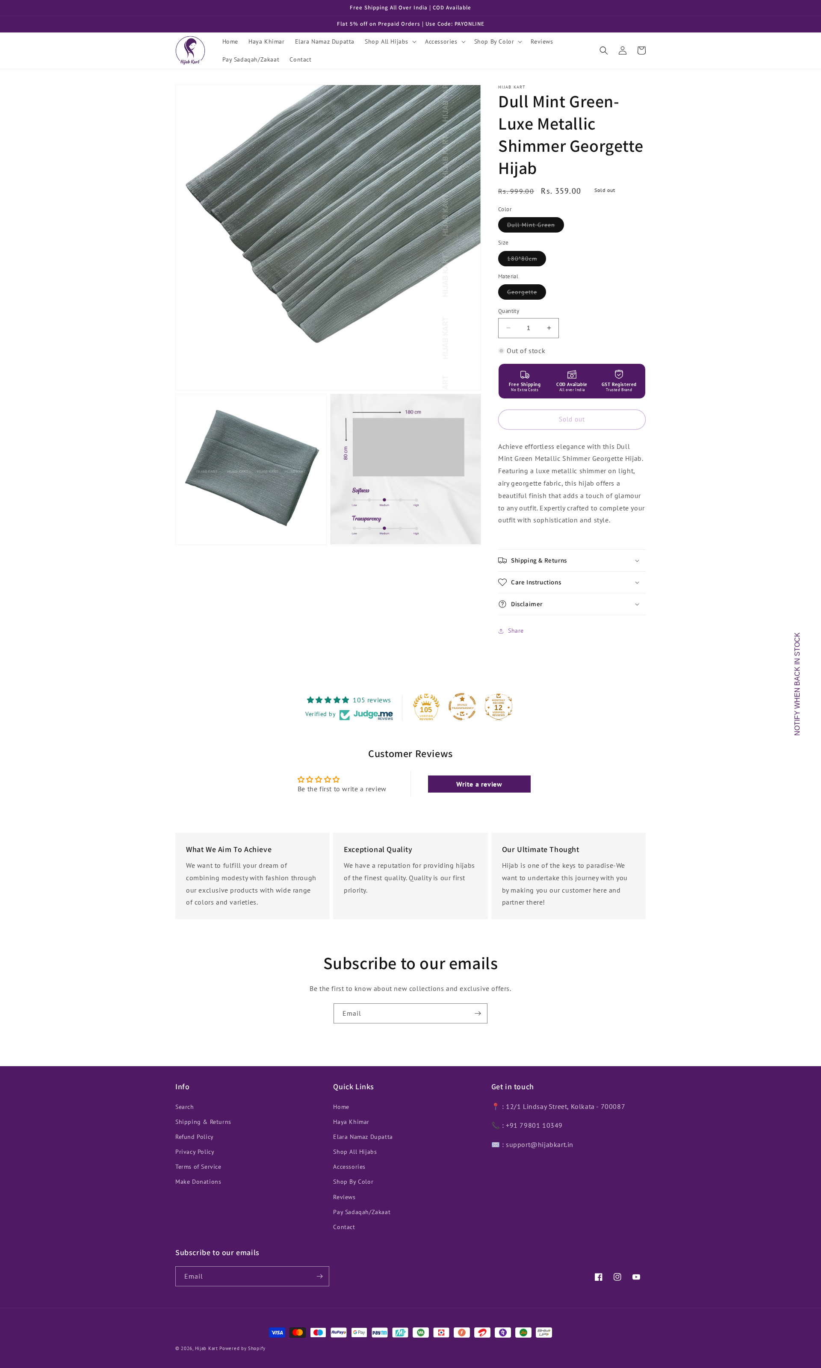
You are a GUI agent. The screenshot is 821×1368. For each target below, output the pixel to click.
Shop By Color (353, 1181)
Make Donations (198, 1181)
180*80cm (526, 260)
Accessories (349, 1166)
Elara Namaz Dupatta (363, 1137)
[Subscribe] (477, 1013)
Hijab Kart (206, 1348)
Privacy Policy (194, 1152)
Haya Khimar (351, 1122)
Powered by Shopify (242, 1348)
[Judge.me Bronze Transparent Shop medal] (462, 706)
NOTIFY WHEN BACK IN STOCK (797, 684)
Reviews (344, 1197)
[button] (390, 41)
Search (184, 1107)
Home (341, 1107)
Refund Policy (194, 1137)
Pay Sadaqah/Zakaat (361, 1212)
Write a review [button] (479, 784)
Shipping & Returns (203, 1122)
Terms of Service (198, 1166)
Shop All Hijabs (355, 1152)
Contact (344, 1227)
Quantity (508, 311)
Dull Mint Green (535, 227)
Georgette (526, 294)
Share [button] (516, 630)
